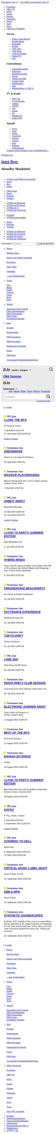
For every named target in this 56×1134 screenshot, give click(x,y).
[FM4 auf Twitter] (15, 236)
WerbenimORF (19, 79)
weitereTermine (11, 439)
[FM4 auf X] (12, 208)
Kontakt (10, 328)
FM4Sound (12, 191)
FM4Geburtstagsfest (15, 311)
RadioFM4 (17, 118)
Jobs (14, 86)
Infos (9, 323)
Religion (15, 145)
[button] (21, 179)
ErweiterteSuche (43, 401)
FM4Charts (12, 316)
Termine (10, 198)
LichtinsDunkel (19, 53)
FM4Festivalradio (14, 314)
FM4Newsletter (14, 341)
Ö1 (13, 113)
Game (9, 295)
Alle (11, 391)
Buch (9, 297)
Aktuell (10, 304)
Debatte (10, 16)
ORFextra (16, 49)
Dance (9, 193)
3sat (13, 108)
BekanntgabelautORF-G (18, 1126)
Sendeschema (12, 332)
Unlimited (11, 271)
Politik (9, 290)
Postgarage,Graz (15, 448)
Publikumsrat (17, 83)
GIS (13, 58)
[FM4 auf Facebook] (16, 205)
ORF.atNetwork (14, 1065)
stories (9, 186)
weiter (9, 407)
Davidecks (11, 262)
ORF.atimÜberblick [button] (16, 28)
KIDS (9, 12)
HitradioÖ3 (17, 116)
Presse (14, 76)
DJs (23, 391)
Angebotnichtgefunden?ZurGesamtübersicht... (28, 150)
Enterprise (16, 71)
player (9, 181)
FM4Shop (11, 355)
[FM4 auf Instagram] (16, 203)
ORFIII (15, 106)
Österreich (11, 19)
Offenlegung (12, 1123)
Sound (9, 14)
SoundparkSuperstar (15, 318)
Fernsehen (11, 7)
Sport (9, 24)
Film (8, 285)
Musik (9, 287)
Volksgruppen (18, 148)
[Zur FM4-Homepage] (7, 155)
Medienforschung (19, 74)
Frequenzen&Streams (16, 346)
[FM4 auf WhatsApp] (16, 210)
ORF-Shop (16, 51)
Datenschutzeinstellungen (17, 1121)
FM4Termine (12, 376)
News (9, 26)
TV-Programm (18, 101)
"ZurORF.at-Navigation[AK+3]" (34, 2)
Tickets (15, 46)
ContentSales (18, 81)
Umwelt (10, 292)
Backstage (16, 44)
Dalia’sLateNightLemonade (19, 258)
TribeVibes (11, 267)
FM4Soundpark (14, 337)
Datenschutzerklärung (16, 1118)
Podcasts (10, 196)
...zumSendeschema (16, 276)
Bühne (36, 391)
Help (14, 143)
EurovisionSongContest (17, 309)
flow (8, 184)
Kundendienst (18, 41)
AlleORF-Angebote (15, 1111)
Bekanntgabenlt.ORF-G (23, 88)
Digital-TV (16, 56)
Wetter (9, 21)
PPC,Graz (11, 416)
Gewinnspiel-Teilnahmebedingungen (22, 360)
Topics (9, 280)
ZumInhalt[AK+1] (9, 2)
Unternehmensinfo (20, 69)
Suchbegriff (6, 243)
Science (15, 141)
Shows (9, 248)
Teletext (15, 103)
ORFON (11, 9)
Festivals (45, 391)
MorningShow (13, 253)
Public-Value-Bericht (21, 39)
